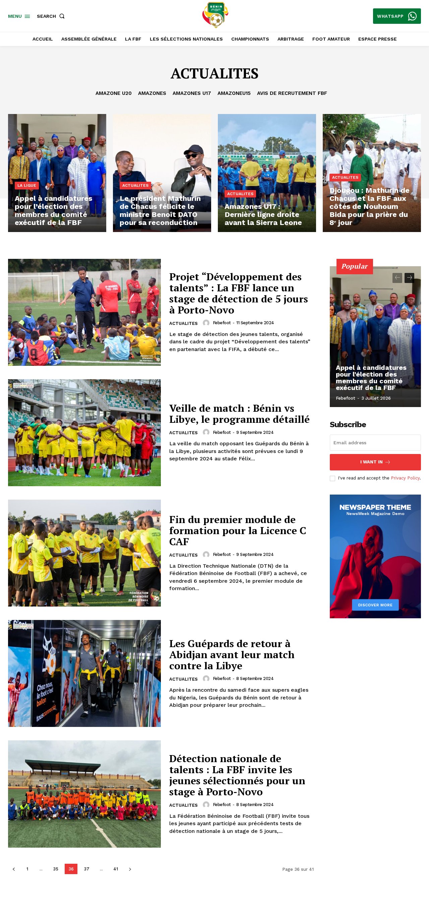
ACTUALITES (135, 185)
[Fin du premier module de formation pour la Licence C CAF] (84, 553)
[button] (52, 16)
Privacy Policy (405, 477)
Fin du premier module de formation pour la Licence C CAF (237, 530)
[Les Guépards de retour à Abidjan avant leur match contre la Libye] (84, 673)
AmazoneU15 (234, 93)
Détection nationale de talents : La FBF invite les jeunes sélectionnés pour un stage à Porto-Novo (237, 775)
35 (55, 868)
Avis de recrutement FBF (292, 93)
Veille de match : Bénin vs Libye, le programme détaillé (239, 413)
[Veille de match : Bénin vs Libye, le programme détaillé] (84, 432)
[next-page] (129, 869)
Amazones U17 (192, 93)
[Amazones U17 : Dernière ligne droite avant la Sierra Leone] (267, 173)
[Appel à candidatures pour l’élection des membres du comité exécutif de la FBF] (57, 173)
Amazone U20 (114, 93)
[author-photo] (207, 323)
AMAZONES (152, 93)
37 (86, 868)
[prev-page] (13, 869)
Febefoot (222, 322)
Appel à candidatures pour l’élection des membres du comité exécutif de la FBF (371, 377)
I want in (371, 461)
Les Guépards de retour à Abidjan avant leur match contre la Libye (232, 654)
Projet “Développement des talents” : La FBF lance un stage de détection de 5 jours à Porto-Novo (238, 293)
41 (115, 868)
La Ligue (26, 185)
